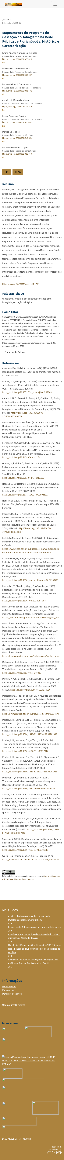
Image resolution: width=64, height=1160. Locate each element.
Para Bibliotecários (12, 993)
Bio (3, 62)
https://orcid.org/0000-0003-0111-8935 (17, 106)
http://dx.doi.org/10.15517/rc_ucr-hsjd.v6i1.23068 (27, 392)
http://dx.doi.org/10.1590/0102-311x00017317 (25, 751)
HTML (18, 171)
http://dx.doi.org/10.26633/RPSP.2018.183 (23, 478)
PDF (7, 171)
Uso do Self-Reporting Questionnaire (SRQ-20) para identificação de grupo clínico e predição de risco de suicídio (34, 949)
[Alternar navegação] (55, 4)
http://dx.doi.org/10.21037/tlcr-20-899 (21, 673)
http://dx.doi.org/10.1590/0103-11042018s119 (25, 850)
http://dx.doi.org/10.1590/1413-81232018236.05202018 (29, 771)
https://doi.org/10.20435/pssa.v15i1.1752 (20, 284)
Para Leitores (9, 986)
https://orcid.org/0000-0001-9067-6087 (17, 75)
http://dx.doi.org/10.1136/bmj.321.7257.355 (24, 600)
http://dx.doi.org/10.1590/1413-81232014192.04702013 (29, 734)
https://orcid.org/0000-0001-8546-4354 (17, 138)
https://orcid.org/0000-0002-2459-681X (17, 59)
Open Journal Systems (13, 1005)
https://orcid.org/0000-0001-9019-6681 (17, 122)
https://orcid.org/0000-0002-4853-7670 (17, 154)
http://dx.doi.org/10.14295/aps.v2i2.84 (21, 457)
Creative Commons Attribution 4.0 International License (31, 877)
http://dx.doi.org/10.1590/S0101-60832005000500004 (29, 788)
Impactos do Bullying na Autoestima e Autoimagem (34, 927)
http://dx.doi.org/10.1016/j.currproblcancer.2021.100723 (30, 580)
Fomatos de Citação (16, 352)
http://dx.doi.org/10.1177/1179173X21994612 (24, 494)
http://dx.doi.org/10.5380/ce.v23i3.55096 (30, 689)
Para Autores (8, 990)
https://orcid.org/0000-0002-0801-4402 (17, 91)
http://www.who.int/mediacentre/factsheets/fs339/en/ (30, 859)
